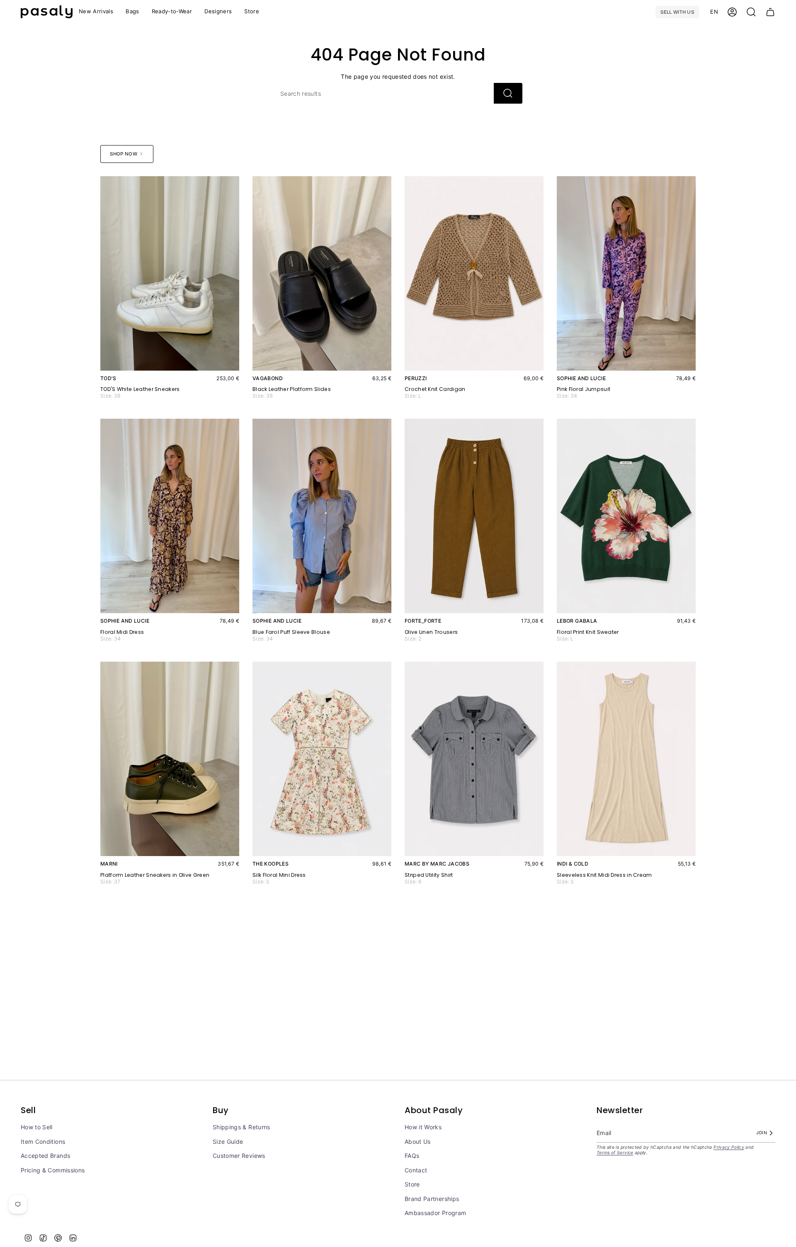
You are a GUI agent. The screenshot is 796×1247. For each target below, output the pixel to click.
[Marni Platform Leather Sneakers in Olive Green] (169, 759)
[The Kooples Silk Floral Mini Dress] (321, 759)
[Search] (508, 93)
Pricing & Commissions (53, 1170)
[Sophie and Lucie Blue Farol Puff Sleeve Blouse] (321, 516)
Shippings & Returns (241, 1127)
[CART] (770, 12)
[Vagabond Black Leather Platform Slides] (321, 273)
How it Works (423, 1127)
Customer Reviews (239, 1155)
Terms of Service (615, 1152)
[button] (172, 12)
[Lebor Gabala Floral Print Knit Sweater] (626, 516)
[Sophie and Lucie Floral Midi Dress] (169, 516)
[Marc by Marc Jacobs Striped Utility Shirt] (474, 759)
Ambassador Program (435, 1212)
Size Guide (228, 1141)
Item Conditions (43, 1141)
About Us (418, 1141)
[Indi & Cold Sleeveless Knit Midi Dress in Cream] (626, 759)
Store (412, 1184)
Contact (416, 1170)
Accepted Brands (45, 1155)
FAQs (412, 1155)
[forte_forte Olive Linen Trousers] (474, 516)
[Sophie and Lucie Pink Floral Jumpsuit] (626, 273)
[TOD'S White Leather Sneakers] (169, 273)
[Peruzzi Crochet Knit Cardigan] (474, 273)
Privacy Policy (728, 1147)
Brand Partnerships (432, 1198)
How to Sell (37, 1127)
